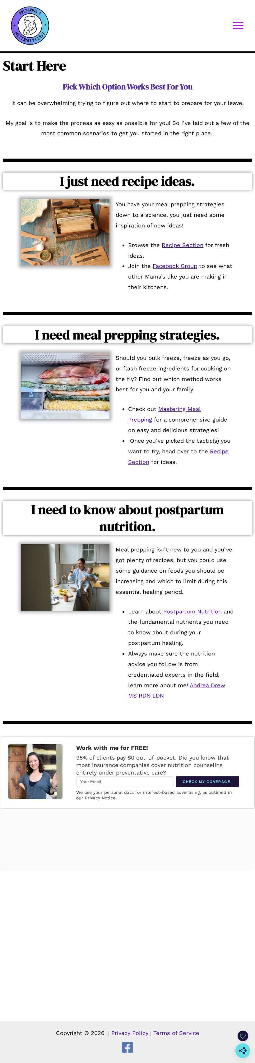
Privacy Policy (129, 1033)
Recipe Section (182, 245)
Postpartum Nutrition (192, 611)
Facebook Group (175, 266)
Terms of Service (176, 1033)
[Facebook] (127, 1047)
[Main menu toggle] (238, 25)
